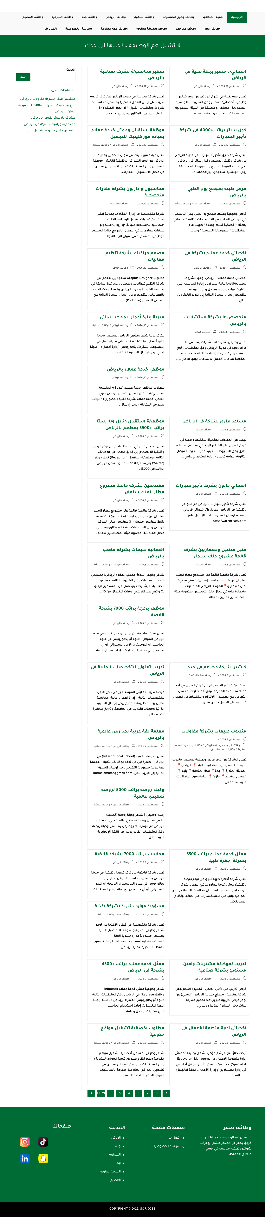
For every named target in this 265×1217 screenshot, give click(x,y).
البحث (70, 70)
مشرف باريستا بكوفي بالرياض (53, 118)
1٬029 (101, 1093)
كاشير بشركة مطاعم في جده (216, 667)
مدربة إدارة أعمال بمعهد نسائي (132, 317)
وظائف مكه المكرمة (200, 675)
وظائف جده (195, 745)
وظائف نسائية (101, 145)
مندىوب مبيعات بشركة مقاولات (213, 732)
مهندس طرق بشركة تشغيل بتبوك (49, 130)
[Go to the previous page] (166, 1093)
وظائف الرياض (202, 86)
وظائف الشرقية (119, 204)
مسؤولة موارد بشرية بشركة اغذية (129, 906)
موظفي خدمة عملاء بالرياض (135, 370)
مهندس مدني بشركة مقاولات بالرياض (47, 99)
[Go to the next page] (91, 1093)
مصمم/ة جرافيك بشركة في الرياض (49, 124)
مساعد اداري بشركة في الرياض (214, 422)
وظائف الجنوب (232, 745)
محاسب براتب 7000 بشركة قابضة (129, 854)
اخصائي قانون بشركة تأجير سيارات (211, 486)
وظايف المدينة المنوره (222, 749)
